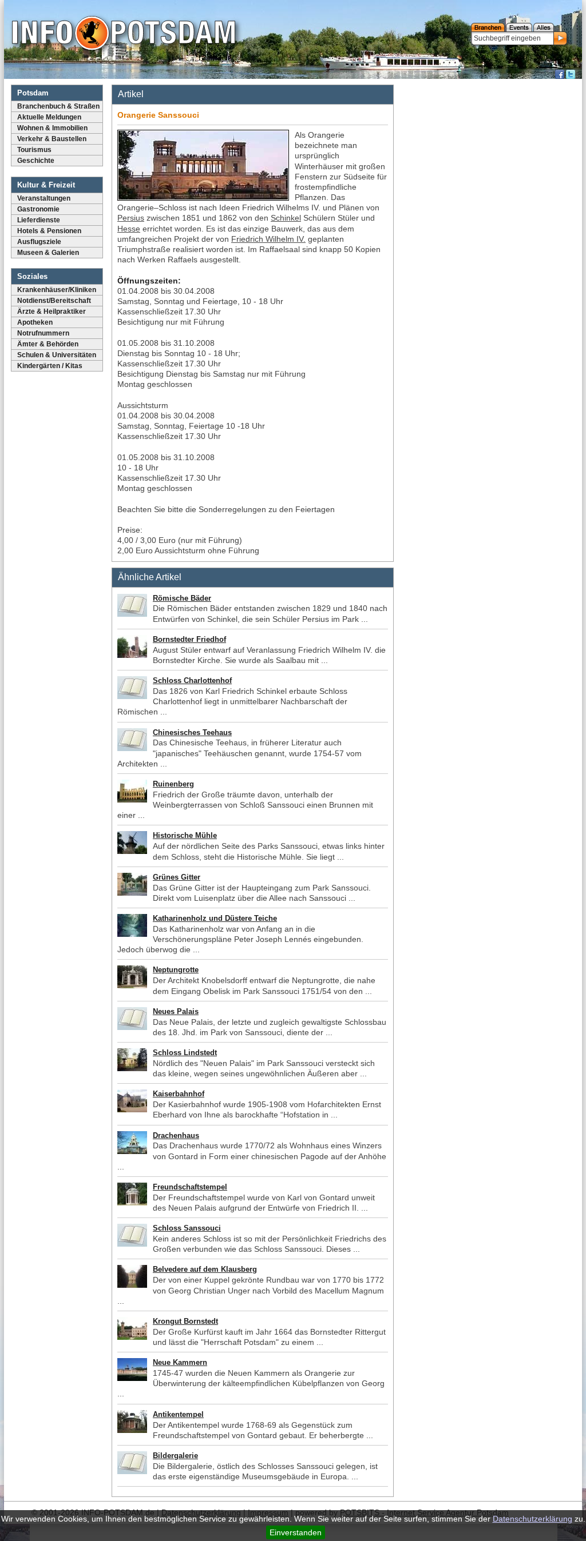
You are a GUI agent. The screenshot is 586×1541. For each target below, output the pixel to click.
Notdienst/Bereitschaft (54, 301)
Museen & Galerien (48, 253)
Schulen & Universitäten (56, 355)
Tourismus (34, 150)
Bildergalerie (175, 1455)
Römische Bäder (182, 598)
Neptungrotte (176, 969)
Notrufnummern (43, 333)
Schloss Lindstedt (185, 1052)
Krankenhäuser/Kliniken (56, 290)
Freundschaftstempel (190, 1187)
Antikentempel (178, 1414)
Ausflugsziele (39, 242)
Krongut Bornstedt (185, 1321)
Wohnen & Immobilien (52, 128)
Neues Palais (176, 1011)
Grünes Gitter (176, 877)
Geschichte (35, 161)
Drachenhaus (176, 1135)
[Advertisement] (489, 154)
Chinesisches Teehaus (192, 732)
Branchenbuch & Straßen (58, 106)
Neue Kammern (180, 1362)
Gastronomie (38, 209)
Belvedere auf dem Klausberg (205, 1269)
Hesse (128, 228)
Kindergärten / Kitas (49, 366)
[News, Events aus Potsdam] (123, 34)
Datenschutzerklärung (532, 1518)
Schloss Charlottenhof (192, 680)
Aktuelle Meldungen (49, 117)
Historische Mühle (185, 835)
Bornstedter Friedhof (189, 639)
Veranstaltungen (43, 198)
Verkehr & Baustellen (51, 139)
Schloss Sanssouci (187, 1228)
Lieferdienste (38, 220)
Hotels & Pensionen (49, 231)
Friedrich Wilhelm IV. (268, 238)
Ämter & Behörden (47, 344)
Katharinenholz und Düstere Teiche (215, 918)
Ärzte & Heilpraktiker (51, 312)
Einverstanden (296, 1532)
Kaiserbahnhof (178, 1093)
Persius (130, 217)
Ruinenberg (173, 784)
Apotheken (35, 322)
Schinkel (286, 217)
